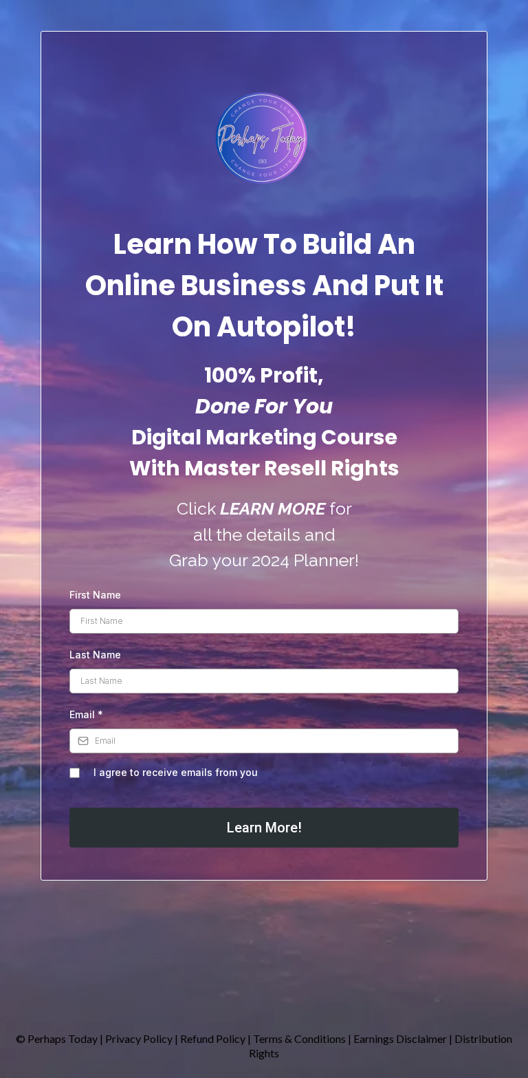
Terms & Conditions (299, 1038)
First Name (95, 595)
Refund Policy (214, 1038)
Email (86, 714)
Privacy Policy (139, 1038)
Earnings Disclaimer (401, 1038)
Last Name (95, 654)
